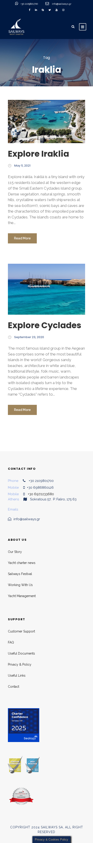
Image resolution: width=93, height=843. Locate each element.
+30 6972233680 (41, 494)
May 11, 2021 (22, 165)
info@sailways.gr (64, 3)
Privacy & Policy (19, 664)
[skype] (43, 10)
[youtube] (57, 10)
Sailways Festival (20, 574)
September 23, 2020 (29, 337)
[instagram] (63, 10)
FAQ (11, 642)
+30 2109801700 (30, 3)
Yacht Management (22, 596)
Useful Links (17, 675)
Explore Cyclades (44, 325)
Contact (13, 686)
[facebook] (29, 10)
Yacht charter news (21, 563)
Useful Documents (21, 653)
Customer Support (21, 631)
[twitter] (50, 10)
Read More (22, 238)
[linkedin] (36, 10)
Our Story (15, 552)
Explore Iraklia (38, 154)
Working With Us (20, 585)
